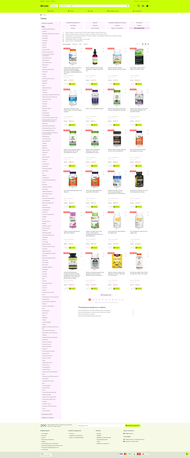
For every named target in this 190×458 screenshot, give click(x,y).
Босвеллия (45, 166)
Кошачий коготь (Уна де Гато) (49, 96)
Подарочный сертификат (76, 435)
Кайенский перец (46, 87)
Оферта (43, 441)
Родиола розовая (46, 99)
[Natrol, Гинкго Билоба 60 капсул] (95, 97)
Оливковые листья (47, 62)
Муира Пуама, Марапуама (49, 301)
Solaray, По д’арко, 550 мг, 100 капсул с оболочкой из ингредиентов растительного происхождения (94, 234)
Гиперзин (44, 205)
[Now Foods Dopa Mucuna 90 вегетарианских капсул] (139, 138)
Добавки (99, 435)
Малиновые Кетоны (47, 193)
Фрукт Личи (45, 196)
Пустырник (45, 189)
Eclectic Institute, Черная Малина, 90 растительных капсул (117, 68)
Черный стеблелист (47, 186)
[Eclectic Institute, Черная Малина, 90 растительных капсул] (117, 56)
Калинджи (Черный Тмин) (49, 128)
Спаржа (44, 280)
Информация (44, 430)
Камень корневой (46, 346)
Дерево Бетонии (46, 251)
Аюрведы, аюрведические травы (50, 33)
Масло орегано (46, 410)
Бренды (52, 11)
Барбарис (44, 317)
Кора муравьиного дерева (49, 253)
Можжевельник (46, 367)
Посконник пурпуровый (48, 330)
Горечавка (45, 237)
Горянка (44, 143)
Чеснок (44, 161)
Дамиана (44, 255)
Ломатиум (45, 212)
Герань (44, 324)
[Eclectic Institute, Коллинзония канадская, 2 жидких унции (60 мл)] (95, 56)
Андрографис (45, 209)
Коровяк (44, 216)
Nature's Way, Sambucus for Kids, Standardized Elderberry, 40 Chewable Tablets (139, 110)
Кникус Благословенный (48, 351)
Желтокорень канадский (48, 125)
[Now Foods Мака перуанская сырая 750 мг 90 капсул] (95, 179)
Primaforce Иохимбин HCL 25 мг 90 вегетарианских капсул (139, 191)
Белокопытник (46, 228)
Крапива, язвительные (48, 69)
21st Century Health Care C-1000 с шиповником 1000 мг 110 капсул (139, 273)
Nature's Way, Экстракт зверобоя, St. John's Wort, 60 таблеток (117, 150)
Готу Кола (44, 285)
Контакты (53, 1)
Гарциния (44, 159)
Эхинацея (44, 40)
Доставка (42, 1)
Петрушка (44, 123)
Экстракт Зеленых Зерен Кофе (50, 117)
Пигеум (44, 290)
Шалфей (44, 401)
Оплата (47, 1)
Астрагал (44, 42)
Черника (44, 67)
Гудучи (44, 315)
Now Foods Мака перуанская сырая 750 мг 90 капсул (94, 191)
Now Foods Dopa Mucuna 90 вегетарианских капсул (137, 150)
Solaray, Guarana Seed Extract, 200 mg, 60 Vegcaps (72, 232)
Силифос (44, 271)
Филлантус (45, 313)
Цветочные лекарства (47, 203)
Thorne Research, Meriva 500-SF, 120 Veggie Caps (116, 232)
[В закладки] (81, 49)
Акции (91, 11)
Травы (43, 26)
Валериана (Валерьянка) (48, 29)
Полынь (44, 76)
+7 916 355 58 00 (78, 41)
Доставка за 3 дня (114, 11)
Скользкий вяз (46, 387)
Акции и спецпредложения (76, 437)
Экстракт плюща (46, 403)
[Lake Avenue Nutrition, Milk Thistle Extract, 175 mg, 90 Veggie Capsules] (73, 97)
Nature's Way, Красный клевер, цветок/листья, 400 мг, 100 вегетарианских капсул (72, 151)
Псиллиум (45, 101)
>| (122, 299)
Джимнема (45, 170)
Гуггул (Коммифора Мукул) (49, 180)
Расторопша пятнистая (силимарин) (48, 55)
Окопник (44, 287)
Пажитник (45, 152)
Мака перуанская (46, 58)
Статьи (71, 11)
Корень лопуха (46, 150)
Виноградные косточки (48, 78)
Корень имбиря (46, 207)
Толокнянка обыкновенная (49, 392)
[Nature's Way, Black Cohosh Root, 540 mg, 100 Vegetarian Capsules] (117, 97)
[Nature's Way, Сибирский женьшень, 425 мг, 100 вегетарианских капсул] (95, 138)
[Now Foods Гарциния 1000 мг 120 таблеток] (73, 179)
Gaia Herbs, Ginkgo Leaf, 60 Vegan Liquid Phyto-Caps (137, 68)
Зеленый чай (45, 60)
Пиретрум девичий (47, 267)
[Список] (145, 44)
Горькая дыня (45, 310)
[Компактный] (148, 44)
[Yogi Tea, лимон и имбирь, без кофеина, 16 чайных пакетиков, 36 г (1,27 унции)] (117, 261)
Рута (43, 383)
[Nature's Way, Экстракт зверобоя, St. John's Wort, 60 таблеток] (117, 138)
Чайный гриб (45, 299)
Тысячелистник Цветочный (49, 396)
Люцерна (44, 92)
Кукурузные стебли (47, 362)
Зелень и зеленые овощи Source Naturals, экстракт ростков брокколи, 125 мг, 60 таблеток (95, 274)
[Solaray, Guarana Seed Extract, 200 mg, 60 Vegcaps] (73, 220)
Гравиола (44, 147)
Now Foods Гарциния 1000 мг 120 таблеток (73, 191)
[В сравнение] (81, 52)
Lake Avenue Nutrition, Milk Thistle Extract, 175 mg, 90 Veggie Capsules (73, 110)
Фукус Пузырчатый (47, 283)
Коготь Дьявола (46, 115)
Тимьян (44, 154)
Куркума (44, 31)
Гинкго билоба (46, 49)
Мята (43, 85)
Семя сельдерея (46, 385)
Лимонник (45, 71)
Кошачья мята (45, 353)
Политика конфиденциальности (50, 447)
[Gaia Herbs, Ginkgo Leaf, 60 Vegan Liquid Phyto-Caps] (139, 56)
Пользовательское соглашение (49, 443)
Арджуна (44, 145)
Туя (43, 173)
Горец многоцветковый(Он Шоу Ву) (50, 327)
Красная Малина (46, 244)
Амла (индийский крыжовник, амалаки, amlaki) (50, 133)
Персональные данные (47, 439)
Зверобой (44, 80)
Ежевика (44, 335)
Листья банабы (46, 200)
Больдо (44, 319)
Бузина (44, 45)
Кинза (43, 219)
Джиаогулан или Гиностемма (49, 332)
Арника (44, 74)
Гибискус (44, 239)
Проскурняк (45, 378)
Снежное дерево (46, 322)
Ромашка (44, 103)
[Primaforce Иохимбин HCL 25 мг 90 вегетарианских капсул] (139, 179)
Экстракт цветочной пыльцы (49, 406)
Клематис (44, 348)
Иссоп (43, 294)
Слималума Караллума (48, 235)
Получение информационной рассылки (52, 445)
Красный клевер (46, 108)
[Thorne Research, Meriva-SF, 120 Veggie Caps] (139, 220)
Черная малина (46, 221)
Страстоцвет (45, 262)
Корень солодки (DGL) (47, 52)
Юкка (43, 408)
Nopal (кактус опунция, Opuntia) (50, 296)
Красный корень (46, 358)
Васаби (44, 223)
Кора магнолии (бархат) (48, 198)
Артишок (44, 90)
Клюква (44, 47)
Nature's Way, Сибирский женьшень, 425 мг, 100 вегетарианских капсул (93, 151)
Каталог (55, 5)
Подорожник (45, 177)
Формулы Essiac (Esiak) (48, 292)
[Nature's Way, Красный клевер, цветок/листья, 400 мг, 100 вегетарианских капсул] (73, 138)
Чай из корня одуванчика (48, 399)
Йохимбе (44, 184)
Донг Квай (45, 260)
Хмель (43, 182)
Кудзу (43, 360)
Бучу (43, 278)
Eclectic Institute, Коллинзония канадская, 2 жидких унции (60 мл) (94, 69)
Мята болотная (46, 369)
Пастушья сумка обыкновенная (50, 376)
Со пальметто (45, 164)
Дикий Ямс (45, 264)
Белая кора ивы (46, 141)
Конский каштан (46, 138)
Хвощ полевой (46, 157)
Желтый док (45, 339)
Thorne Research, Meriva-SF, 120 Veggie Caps (138, 232)
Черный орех (45, 113)
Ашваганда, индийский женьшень (51, 94)
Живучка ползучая (47, 341)
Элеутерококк (45, 136)
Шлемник (44, 248)
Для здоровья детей (47, 414)
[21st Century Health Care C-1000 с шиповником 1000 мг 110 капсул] (139, 261)
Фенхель (44, 83)
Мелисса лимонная (47, 355)
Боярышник (45, 64)
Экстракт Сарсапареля (48, 306)
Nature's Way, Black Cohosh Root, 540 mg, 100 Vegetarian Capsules (117, 109)
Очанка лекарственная (48, 130)
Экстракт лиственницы (48, 214)
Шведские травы (46, 394)
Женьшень (45, 35)
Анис (43, 308)
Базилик (44, 303)
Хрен (43, 374)
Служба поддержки (74, 430)
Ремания (44, 276)
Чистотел (44, 274)
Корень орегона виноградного (50, 371)
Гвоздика (44, 110)
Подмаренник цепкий (48, 380)
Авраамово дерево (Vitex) (48, 257)
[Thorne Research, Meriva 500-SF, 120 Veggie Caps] (117, 220)
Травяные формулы (47, 191)
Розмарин (45, 230)
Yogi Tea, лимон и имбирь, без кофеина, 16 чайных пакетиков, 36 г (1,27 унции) (116, 274)
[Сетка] (142, 44)
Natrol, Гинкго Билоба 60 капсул (94, 108)
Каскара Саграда (46, 232)
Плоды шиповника (47, 168)
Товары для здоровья (47, 23)
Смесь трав (45, 241)
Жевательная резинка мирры (49, 337)
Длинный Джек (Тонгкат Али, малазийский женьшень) (49, 120)
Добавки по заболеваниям (104, 437)
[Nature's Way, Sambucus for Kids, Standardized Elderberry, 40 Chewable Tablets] (139, 97)
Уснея (43, 390)
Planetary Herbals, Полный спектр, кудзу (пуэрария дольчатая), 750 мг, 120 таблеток (116, 192)
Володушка (45, 269)
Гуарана (44, 175)
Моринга (44, 106)
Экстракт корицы (46, 225)
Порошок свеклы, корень (48, 246)
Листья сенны (45, 364)
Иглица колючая (46, 344)
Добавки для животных (48, 417)
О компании (138, 11)
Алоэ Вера (45, 38)
